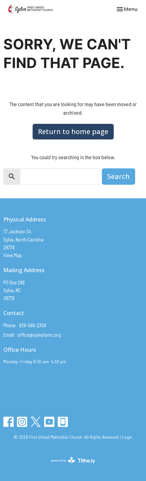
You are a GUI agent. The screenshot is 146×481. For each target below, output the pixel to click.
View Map (12, 255)
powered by (69, 466)
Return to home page (73, 131)
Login (127, 437)
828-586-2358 (32, 325)
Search (118, 176)
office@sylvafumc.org (39, 335)
